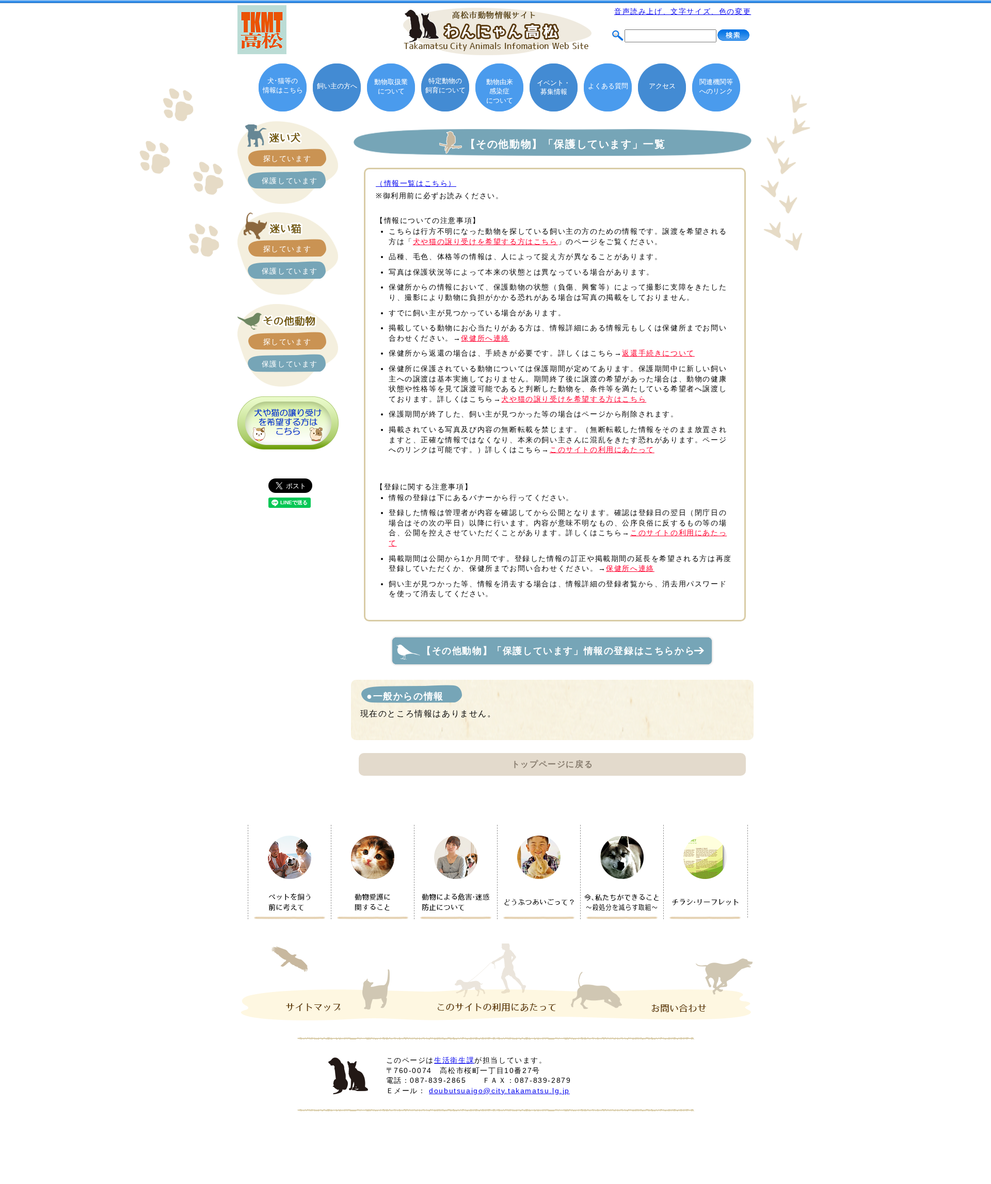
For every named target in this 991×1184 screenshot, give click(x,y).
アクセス (662, 86)
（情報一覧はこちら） (416, 183)
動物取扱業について (391, 86)
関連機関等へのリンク (716, 86)
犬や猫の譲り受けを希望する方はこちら (485, 241)
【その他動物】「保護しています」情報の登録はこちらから (563, 651)
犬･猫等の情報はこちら (283, 85)
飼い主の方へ (337, 86)
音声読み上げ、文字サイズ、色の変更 (682, 11)
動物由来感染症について (499, 91)
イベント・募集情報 (553, 87)
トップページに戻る (552, 764)
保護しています (290, 181)
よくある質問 (608, 86)
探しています (287, 158)
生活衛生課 (454, 1060)
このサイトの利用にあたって (602, 449)
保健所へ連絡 (485, 338)
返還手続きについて (658, 353)
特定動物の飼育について (445, 85)
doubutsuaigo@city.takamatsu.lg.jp (499, 1090)
